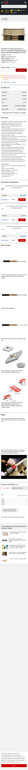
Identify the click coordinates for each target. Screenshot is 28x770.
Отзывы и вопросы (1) (9, 484)
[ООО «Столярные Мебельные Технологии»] (6, 4)
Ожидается (6, 199)
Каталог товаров (7, 11)
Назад (5, 19)
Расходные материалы (9, 182)
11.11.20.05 (23, 215)
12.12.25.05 (23, 236)
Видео (3, 415)
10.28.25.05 (23, 195)
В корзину (22, 199)
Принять (14, 765)
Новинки (22, 10)
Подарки (15, 10)
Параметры (5, 88)
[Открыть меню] (2, 2)
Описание (4, 118)
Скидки (15, 12)
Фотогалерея (6, 245)
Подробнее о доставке (9, 82)
